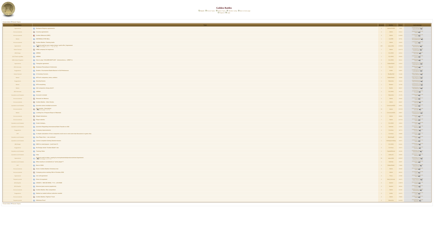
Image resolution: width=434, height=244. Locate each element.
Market (17, 39)
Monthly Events (40, 81)
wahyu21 (391, 154)
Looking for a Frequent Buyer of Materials (48, 112)
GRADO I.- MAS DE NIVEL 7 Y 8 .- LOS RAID (49, 182)
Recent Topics (211, 11)
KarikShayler (416, 50)
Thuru (391, 175)
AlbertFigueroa (416, 78)
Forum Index (6, 22)
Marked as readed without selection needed (49, 193)
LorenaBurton (416, 71)
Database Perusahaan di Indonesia (46, 67)
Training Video (40, 151)
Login (228, 12)
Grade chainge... (41, 123)
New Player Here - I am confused (45, 137)
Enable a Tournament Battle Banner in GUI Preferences (52, 70)
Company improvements (43, 130)
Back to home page (245, 11)
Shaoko (391, 84)
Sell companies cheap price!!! (45, 88)
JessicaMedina (416, 74)
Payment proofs (17, 179)
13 (56, 46)
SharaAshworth (416, 85)
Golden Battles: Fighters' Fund (45, 196)
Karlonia (391, 126)
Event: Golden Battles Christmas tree (47, 168)
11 (52, 46)
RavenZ (391, 67)
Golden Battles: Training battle (45, 42)
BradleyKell (391, 74)
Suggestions (17, 70)
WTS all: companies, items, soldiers (46, 77)
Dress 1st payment (41, 179)
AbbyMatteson (416, 88)
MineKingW (391, 137)
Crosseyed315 (391, 105)
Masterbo (391, 81)
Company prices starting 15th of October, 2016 (50, 172)
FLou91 (416, 92)
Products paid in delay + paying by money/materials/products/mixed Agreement (60, 157)
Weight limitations (41, 116)
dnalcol (391, 182)
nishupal (416, 102)
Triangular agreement (42, 63)
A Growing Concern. (42, 74)
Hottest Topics (222, 11)
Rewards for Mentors (42, 98)
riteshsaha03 (416, 46)
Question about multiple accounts (46, 105)
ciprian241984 (391, 28)
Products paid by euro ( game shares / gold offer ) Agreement (54, 45)
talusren (416, 155)
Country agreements (42, 32)
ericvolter (416, 109)
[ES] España (17, 182)
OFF (18, 133)
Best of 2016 (40, 165)
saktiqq (416, 67)
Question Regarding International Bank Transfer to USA (52, 126)
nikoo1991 (391, 46)
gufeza (416, 57)
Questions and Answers (17, 95)
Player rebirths (40, 119)
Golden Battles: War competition (46, 189)
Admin (391, 32)
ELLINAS (391, 53)
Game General (17, 49)
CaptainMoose (391, 151)
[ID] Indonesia (17, 67)
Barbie (391, 88)
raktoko (416, 60)
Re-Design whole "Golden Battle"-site (47, 147)
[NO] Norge (18, 53)
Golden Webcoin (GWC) (43, 35)
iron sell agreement (42, 175)
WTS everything (41, 84)
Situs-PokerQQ (416, 81)
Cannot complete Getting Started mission (48, 140)
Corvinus (391, 130)
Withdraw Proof (40, 200)
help (37, 154)
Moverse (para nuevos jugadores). (46, 186)
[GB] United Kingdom (17, 60)
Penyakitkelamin (416, 39)
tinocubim (416, 53)
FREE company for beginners (45, 49)
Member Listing (233, 11)
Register (221, 12)
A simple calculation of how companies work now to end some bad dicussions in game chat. (64, 133)
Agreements (17, 28)
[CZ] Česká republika (17, 56)
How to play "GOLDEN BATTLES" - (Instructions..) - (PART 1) (54, 60)
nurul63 (416, 144)
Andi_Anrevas (391, 179)
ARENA (38, 53)
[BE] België (18, 144)
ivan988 (391, 39)
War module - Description (43, 108)
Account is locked (41, 95)
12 (54, 46)
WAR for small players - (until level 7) (47, 144)
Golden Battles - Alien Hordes (45, 102)
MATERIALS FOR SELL (43, 39)
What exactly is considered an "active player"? (50, 161)
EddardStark (391, 63)
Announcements (17, 32)
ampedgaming (416, 64)
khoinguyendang (391, 140)
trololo (391, 70)
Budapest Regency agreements (45, 28)
